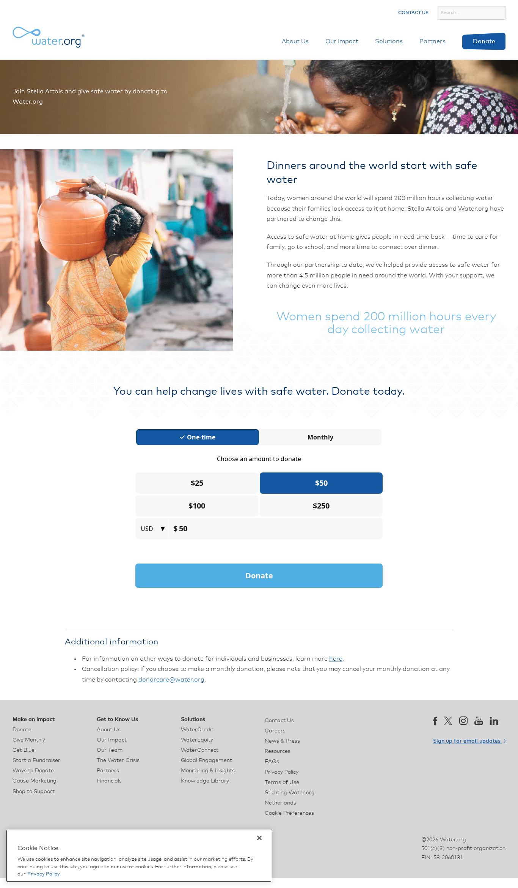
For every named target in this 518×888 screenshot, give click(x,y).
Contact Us (413, 13)
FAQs (272, 761)
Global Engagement (206, 760)
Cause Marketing (35, 781)
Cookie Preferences (289, 813)
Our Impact (341, 41)
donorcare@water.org (171, 680)
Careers (275, 731)
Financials (109, 781)
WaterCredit (197, 729)
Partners (432, 41)
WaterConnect (199, 750)
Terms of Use (282, 782)
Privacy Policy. (44, 874)
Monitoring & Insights (208, 770)
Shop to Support (34, 791)
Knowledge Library (205, 781)
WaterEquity (197, 740)
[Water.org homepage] (49, 37)
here (335, 659)
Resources (277, 751)
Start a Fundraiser (36, 760)
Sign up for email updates (467, 741)
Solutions (389, 41)
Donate (484, 41)
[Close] (259, 838)
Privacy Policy (281, 772)
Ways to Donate (33, 770)
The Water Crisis (118, 760)
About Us (295, 41)
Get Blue (24, 750)
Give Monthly (29, 740)
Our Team (110, 750)
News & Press (282, 741)
